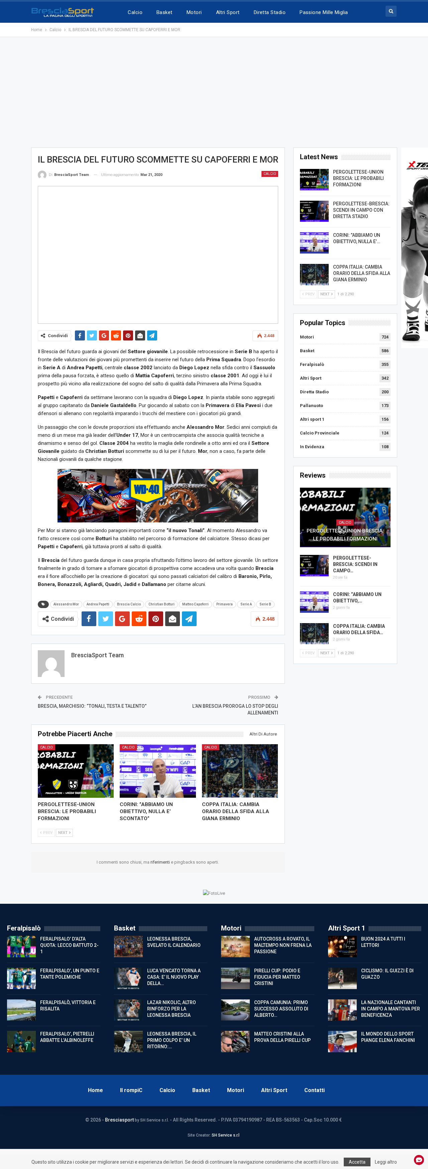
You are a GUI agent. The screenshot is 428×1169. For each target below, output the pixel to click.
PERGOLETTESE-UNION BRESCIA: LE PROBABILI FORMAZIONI (358, 178)
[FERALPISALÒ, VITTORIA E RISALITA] (21, 1010)
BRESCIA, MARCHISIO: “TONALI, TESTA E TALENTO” (92, 706)
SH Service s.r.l (225, 1135)
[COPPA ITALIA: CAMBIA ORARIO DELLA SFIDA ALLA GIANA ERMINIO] (240, 770)
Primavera (224, 604)
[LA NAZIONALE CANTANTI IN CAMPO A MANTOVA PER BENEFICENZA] (342, 1010)
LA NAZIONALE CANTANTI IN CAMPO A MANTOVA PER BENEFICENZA (390, 1009)
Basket (164, 12)
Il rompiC (131, 1090)
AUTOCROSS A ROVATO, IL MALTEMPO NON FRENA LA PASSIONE (283, 945)
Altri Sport (228, 12)
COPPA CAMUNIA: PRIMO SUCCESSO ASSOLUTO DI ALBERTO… (281, 1009)
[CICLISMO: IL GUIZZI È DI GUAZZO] (342, 978)
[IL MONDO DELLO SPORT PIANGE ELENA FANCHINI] (342, 1041)
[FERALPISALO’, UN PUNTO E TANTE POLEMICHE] (21, 978)
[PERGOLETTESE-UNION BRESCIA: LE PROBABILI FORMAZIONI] (76, 770)
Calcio (135, 12)
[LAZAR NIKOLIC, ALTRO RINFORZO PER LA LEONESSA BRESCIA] (128, 1010)
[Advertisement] (214, 92)
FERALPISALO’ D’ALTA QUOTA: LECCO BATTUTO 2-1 (69, 945)
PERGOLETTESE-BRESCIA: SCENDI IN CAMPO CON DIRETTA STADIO (361, 210)
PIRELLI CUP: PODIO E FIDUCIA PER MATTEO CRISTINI (277, 977)
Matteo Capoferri (195, 604)
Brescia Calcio (129, 604)
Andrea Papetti (98, 604)
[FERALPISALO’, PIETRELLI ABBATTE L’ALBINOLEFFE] (21, 1041)
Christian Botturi (161, 604)
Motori (194, 12)
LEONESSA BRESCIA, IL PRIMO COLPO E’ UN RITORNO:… (171, 1040)
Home (95, 1090)
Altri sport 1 (312, 419)
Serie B (265, 604)
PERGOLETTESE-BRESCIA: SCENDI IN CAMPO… (355, 564)
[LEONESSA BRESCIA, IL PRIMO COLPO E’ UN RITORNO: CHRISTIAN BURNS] (128, 1041)
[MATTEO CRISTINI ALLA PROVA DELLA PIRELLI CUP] (235, 1041)
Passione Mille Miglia (324, 12)
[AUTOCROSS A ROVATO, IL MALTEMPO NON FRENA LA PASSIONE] (235, 946)
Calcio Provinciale (319, 432)
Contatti (314, 1090)
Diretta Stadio (270, 12)
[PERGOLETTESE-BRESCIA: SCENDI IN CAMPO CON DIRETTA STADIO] (314, 211)
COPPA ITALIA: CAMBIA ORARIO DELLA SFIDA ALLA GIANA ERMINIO (361, 273)
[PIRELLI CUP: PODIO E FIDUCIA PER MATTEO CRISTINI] (235, 978)
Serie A (246, 604)
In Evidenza (312, 446)
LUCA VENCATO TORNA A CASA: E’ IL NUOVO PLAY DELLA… (174, 977)
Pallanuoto (311, 405)
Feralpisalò (312, 364)
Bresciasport (119, 1120)
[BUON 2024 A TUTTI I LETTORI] (342, 946)
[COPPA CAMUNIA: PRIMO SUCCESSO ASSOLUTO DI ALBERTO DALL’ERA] (235, 1010)
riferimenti (160, 862)
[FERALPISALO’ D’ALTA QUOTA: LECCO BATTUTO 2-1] (21, 946)
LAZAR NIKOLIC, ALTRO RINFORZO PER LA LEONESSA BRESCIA (171, 1009)
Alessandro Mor (66, 604)
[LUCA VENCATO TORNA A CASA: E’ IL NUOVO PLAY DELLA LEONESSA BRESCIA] (128, 978)
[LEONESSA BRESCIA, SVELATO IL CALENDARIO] (128, 946)
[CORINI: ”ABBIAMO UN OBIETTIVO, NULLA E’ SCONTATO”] (158, 770)
